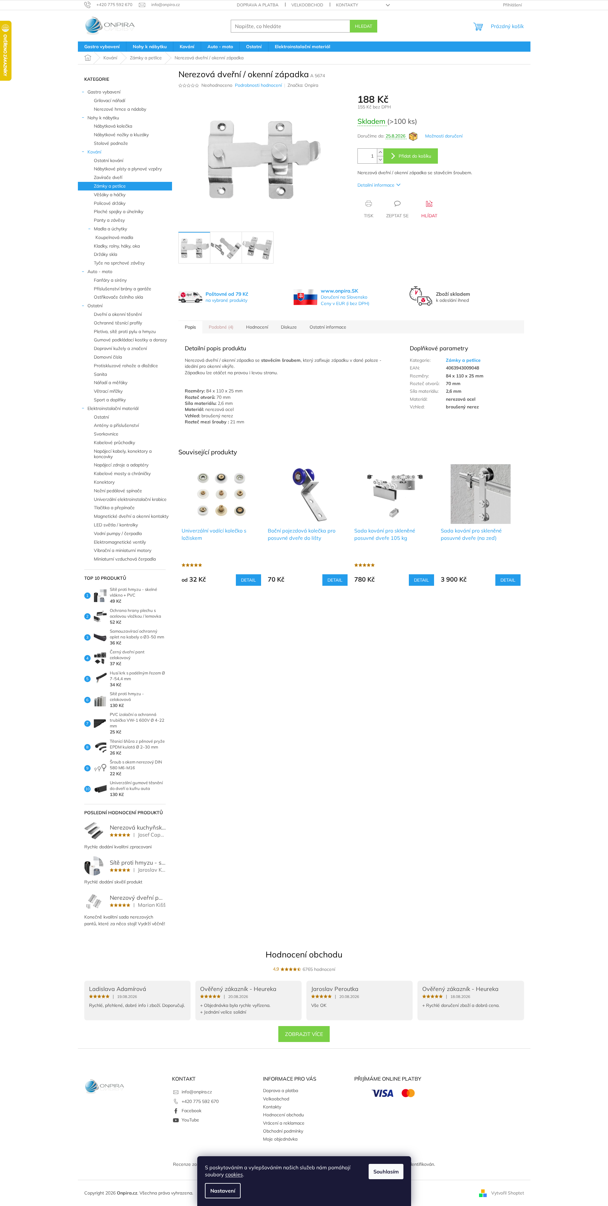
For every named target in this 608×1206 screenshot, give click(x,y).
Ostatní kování (108, 160)
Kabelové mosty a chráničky (122, 473)
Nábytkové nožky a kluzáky (121, 135)
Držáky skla (105, 254)
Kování (94, 152)
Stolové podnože (111, 143)
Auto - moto (99, 271)
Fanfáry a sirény (110, 280)
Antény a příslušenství (116, 425)
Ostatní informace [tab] (328, 327)
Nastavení (222, 1190)
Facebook (191, 1110)
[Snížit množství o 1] (380, 159)
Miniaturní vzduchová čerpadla (125, 559)
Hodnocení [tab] (257, 327)
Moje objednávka (280, 1139)
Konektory (104, 482)
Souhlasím (386, 1171)
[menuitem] (102, 46)
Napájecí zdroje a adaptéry (121, 465)
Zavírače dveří (108, 177)
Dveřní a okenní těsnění (118, 314)
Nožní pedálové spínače (118, 491)
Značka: (303, 85)
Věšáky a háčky (109, 194)
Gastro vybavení (103, 92)
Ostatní (94, 306)
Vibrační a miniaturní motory (122, 550)
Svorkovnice (106, 434)
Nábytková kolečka (113, 126)
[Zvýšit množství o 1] (380, 152)
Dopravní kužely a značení (120, 348)
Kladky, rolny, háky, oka (117, 246)
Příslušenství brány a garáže (122, 289)
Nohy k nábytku (103, 118)
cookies (234, 1174)
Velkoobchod (307, 4)
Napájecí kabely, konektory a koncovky (123, 453)
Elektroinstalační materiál (113, 408)
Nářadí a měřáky (110, 382)
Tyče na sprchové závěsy (119, 263)
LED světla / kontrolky (116, 525)
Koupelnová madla (114, 237)
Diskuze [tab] (289, 327)
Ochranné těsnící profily (118, 323)
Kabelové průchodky (114, 442)
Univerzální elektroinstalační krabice (130, 499)
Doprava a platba (258, 4)
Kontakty (347, 4)
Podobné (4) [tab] (221, 327)
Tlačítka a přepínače (114, 507)
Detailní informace (375, 185)
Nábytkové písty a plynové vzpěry (128, 169)
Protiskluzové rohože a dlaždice (126, 365)
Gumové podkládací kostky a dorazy (130, 340)
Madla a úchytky (110, 229)
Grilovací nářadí (109, 100)
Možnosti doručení (443, 136)
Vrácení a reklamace (283, 1123)
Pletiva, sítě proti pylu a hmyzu (125, 331)
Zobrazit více (304, 1034)
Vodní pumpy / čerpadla (118, 533)
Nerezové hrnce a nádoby (120, 109)
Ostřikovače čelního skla (118, 297)
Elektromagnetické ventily (120, 542)
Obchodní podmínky (283, 1131)
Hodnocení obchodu (304, 954)
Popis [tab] (190, 327)
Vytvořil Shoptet (507, 1192)
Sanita (100, 374)
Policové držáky (109, 203)
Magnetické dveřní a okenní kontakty (131, 516)
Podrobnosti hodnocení (258, 85)
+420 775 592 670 (200, 1101)
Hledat (363, 26)
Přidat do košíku (415, 156)
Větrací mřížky (108, 391)
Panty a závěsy (109, 220)
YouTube (190, 1120)
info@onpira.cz (197, 1092)
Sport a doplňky (110, 400)
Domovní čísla (108, 357)
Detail (248, 580)
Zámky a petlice (110, 186)
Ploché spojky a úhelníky (118, 211)
